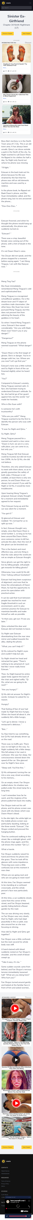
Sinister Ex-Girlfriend (16, 18)
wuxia (8, 3)
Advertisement (5, 1173)
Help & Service (5, 1171)
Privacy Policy (5, 1184)
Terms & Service (5, 1181)
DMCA (3, 1186)
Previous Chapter (7, 33)
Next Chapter (26, 33)
